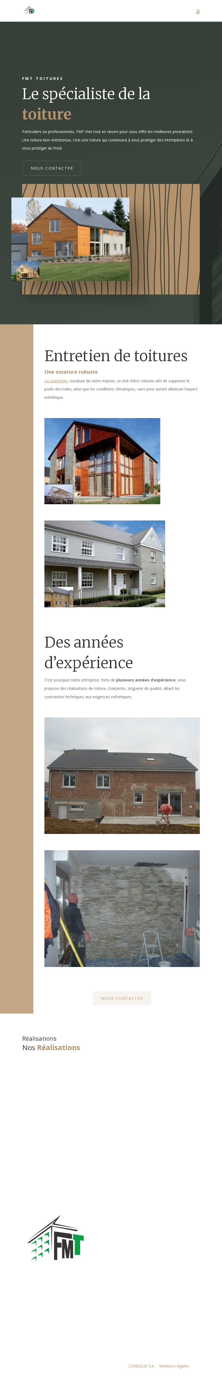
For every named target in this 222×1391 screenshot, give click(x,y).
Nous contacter (52, 168)
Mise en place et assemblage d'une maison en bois (103, 1100)
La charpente (55, 380)
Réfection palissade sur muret (70, 1136)
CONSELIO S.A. (142, 1366)
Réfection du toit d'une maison (72, 1065)
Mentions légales (174, 1366)
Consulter (40, 1090)
